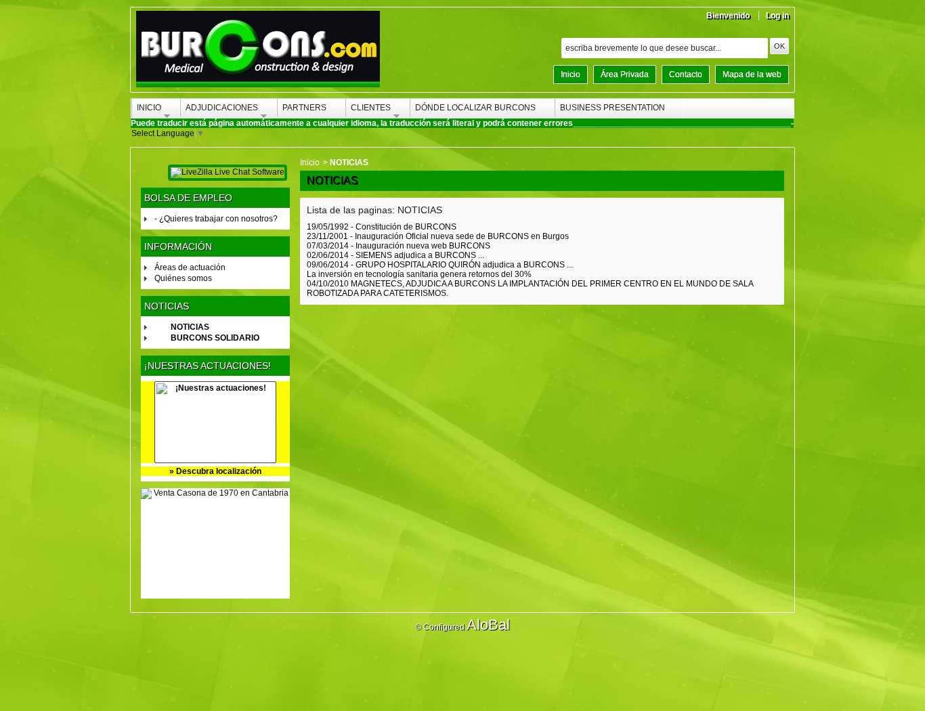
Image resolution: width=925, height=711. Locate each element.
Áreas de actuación (189, 267)
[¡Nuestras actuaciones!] (215, 422)
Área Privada (625, 74)
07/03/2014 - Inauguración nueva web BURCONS (398, 246)
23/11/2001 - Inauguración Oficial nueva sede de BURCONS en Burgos (438, 236)
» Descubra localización (215, 471)
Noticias (166, 306)
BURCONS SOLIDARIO (215, 338)
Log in (777, 15)
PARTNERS (304, 107)
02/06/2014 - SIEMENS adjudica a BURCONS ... (395, 255)
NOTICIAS (190, 327)
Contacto (685, 74)
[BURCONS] (258, 52)
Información (178, 246)
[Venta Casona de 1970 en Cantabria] (215, 543)
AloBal (488, 624)
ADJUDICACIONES (219, 109)
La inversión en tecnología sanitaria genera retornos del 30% (419, 274)
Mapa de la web (752, 74)
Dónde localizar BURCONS (475, 107)
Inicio (570, 74)
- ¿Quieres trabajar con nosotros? (216, 218)
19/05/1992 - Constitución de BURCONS (381, 227)
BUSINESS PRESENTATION (612, 107)
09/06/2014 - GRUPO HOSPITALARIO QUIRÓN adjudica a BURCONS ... (440, 265)
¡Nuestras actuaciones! (207, 365)
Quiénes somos (183, 278)
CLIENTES (369, 109)
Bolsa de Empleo (188, 197)
